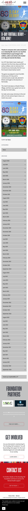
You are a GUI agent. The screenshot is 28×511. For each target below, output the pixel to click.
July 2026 (5, 164)
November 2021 (7, 347)
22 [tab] (8, 414)
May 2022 (5, 328)
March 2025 (6, 217)
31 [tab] (20, 414)
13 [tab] (19, 412)
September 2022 (7, 313)
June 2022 (5, 325)
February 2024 (6, 258)
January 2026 (6, 183)
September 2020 (7, 369)
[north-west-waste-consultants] (7, 403)
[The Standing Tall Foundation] (8, 3)
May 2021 (5, 351)
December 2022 (7, 302)
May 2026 (5, 172)
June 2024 (5, 243)
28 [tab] (16, 414)
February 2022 (6, 340)
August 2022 (6, 317)
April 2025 (5, 213)
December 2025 (7, 187)
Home (2, 45)
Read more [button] (5, 504)
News (6, 45)
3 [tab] (6, 412)
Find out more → (14, 424)
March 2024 (6, 254)
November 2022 (7, 306)
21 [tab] (7, 414)
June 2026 (5, 168)
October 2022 (6, 310)
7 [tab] (11, 412)
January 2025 (6, 224)
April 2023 (5, 287)
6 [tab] (10, 412)
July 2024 (5, 239)
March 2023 (6, 291)
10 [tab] (15, 412)
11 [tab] (16, 412)
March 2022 (6, 336)
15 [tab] (21, 412)
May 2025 (5, 209)
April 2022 (5, 332)
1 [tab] (3, 412)
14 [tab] (20, 412)
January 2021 (6, 362)
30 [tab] (19, 414)
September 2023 (7, 269)
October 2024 (6, 235)
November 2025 (7, 190)
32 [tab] (21, 414)
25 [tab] (12, 414)
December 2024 (7, 228)
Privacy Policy (11, 495)
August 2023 (6, 272)
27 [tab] (15, 414)
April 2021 (5, 354)
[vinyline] (20, 403)
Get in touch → (14, 485)
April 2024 (5, 250)
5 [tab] (8, 412)
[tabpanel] (7, 403)
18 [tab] (3, 414)
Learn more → (14, 457)
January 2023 (6, 299)
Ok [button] (3, 508)
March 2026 (6, 179)
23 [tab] (10, 414)
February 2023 (6, 295)
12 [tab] (17, 412)
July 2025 (5, 202)
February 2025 (6, 220)
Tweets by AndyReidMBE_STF (10, 377)
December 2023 (7, 261)
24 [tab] (11, 414)
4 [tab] (7, 412)
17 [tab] (24, 412)
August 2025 (6, 198)
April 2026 (5, 176)
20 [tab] (6, 414)
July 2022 (5, 321)
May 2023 (5, 284)
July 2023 (5, 276)
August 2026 (6, 161)
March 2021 (6, 358)
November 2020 (7, 366)
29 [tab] (17, 414)
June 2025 (5, 205)
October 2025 (6, 194)
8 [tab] (12, 412)
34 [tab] (24, 414)
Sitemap (18, 495)
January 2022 (6, 343)
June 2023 (5, 280)
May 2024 (5, 246)
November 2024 (7, 231)
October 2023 (6, 265)
